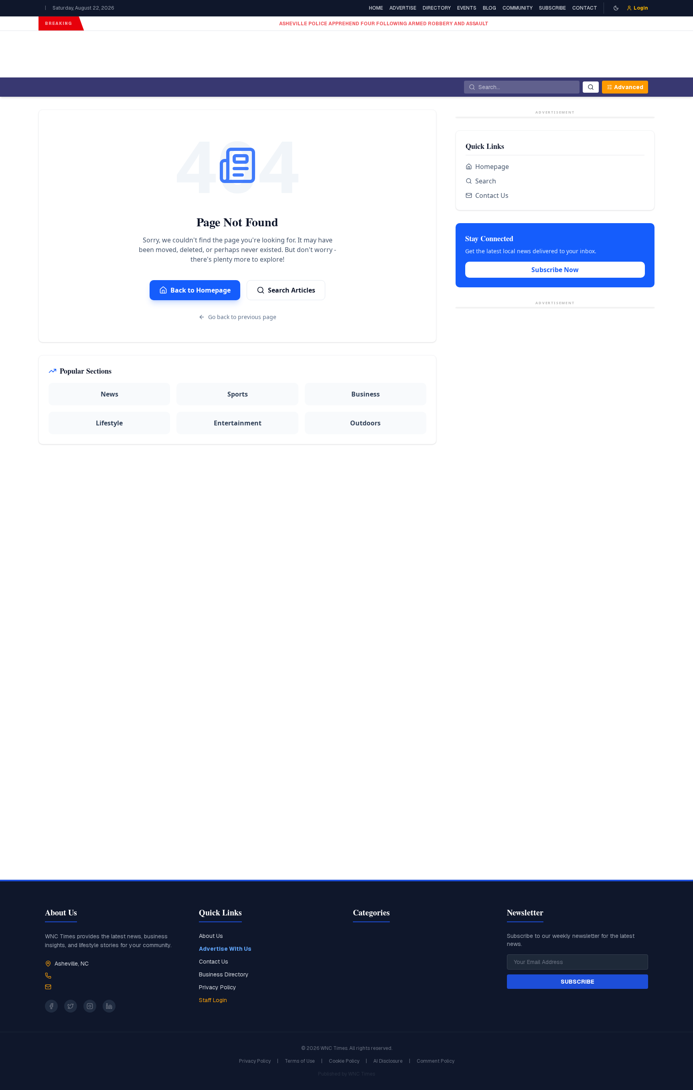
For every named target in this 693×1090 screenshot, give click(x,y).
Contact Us (492, 299)
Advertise (402, 8)
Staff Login (213, 1000)
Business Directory (224, 974)
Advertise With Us (225, 948)
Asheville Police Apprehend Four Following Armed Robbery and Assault (192, 23)
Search (485, 284)
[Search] (591, 87)
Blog (489, 8)
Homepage (492, 270)
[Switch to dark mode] (616, 8)
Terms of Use (300, 1061)
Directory (437, 8)
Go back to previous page (242, 317)
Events (466, 8)
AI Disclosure (388, 1061)
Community (518, 8)
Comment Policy (435, 1061)
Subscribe (552, 8)
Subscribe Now (555, 373)
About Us (211, 936)
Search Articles (291, 290)
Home (376, 8)
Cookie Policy (344, 1061)
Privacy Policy (217, 987)
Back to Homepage (200, 290)
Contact (584, 8)
